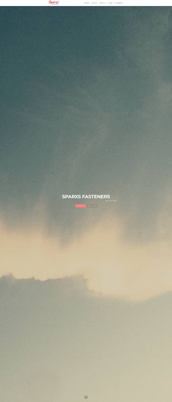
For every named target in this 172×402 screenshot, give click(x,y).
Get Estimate (119, 2)
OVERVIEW (86, 2)
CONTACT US (102, 2)
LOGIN (110, 2)
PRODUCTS (94, 2)
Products (81, 205)
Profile (92, 205)
